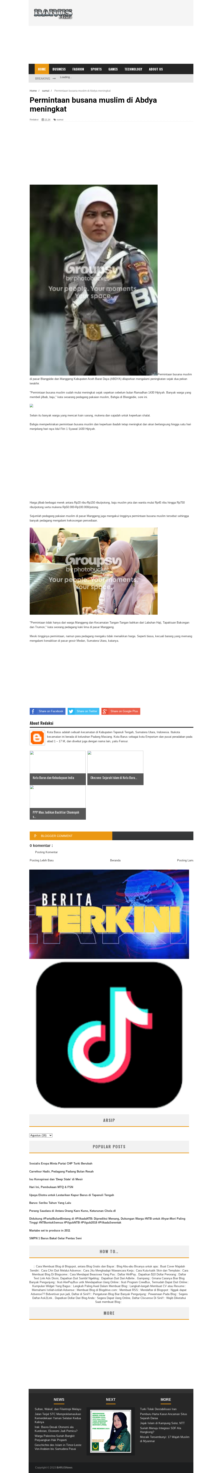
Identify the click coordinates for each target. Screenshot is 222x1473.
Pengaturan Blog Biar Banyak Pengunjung (119, 1294)
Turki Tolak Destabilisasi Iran (158, 1409)
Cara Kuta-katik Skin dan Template (158, 1270)
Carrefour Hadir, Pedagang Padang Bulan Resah (61, 1171)
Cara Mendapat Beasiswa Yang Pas (92, 1274)
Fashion (78, 69)
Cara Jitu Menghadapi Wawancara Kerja (108, 1270)
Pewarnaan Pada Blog (162, 1294)
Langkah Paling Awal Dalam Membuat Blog (100, 1286)
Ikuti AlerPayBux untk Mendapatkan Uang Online (87, 1282)
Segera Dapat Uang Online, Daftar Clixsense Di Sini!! (130, 1298)
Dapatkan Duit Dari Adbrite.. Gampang (125, 1278)
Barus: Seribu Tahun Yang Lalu (50, 1202)
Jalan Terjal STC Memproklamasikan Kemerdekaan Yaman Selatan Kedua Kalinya (58, 1417)
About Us (156, 69)
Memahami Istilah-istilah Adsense (53, 1290)
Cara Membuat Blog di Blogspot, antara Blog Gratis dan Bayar (75, 1266)
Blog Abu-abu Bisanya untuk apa (137, 1266)
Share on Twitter (87, 711)
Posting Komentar (46, 852)
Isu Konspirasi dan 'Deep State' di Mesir (56, 1179)
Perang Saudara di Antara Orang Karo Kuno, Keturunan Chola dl (72, 1210)
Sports (96, 69)
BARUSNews (64, 1467)
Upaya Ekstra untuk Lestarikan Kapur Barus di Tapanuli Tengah (71, 1195)
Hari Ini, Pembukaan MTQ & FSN (51, 1187)
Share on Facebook (51, 711)
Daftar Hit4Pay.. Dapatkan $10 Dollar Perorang (147, 1274)
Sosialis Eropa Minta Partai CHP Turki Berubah (60, 1163)
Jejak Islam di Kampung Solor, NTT (162, 1423)
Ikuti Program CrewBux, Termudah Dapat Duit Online (154, 1282)
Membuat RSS (128, 1290)
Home (42, 69)
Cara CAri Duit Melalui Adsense (61, 1270)
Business (59, 69)
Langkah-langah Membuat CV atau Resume (157, 1286)
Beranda (115, 860)
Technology (133, 69)
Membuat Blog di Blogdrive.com (97, 1290)
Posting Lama (185, 860)
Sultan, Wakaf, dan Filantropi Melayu (58, 1409)
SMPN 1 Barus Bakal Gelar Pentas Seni (55, 1238)
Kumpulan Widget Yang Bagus (51, 1286)
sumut (60, 119)
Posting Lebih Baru (42, 860)
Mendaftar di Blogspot (154, 1290)
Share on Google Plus (124, 711)
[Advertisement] (132, 33)
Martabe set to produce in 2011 (49, 1230)
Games (113, 69)
